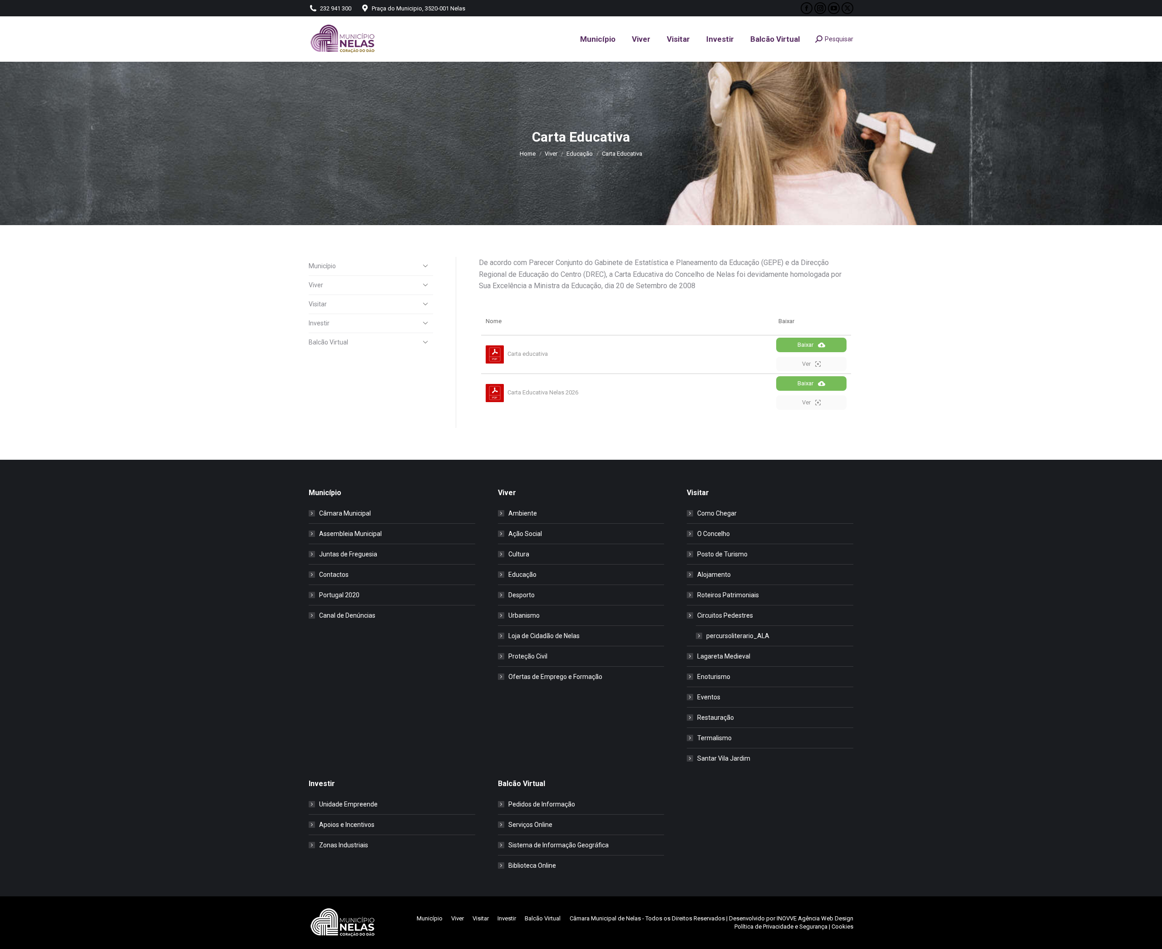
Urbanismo (524, 615)
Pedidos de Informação (541, 804)
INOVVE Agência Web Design (815, 918)
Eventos (708, 697)
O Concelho (713, 533)
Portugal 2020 (339, 595)
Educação (522, 574)
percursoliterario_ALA (737, 635)
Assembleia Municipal (350, 533)
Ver (806, 363)
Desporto (521, 595)
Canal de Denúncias (347, 615)
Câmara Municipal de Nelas (605, 918)
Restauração (715, 717)
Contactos (334, 574)
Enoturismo (713, 676)
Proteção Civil (527, 656)
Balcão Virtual (328, 342)
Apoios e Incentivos (346, 824)
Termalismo (714, 738)
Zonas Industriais (343, 845)
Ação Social (525, 533)
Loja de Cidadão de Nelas (544, 635)
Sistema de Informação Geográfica (558, 845)
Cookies (842, 926)
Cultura (518, 554)
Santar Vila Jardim (723, 758)
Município (322, 266)
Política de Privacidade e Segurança (780, 926)
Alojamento (714, 574)
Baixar (805, 344)
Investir (319, 323)
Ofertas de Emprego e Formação (555, 676)
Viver (316, 285)
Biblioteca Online (532, 865)
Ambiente (522, 513)
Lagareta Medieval (723, 656)
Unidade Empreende (348, 804)
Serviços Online (530, 824)
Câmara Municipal (345, 513)
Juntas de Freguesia (348, 554)
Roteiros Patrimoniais (728, 595)
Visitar (318, 304)
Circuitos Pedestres (725, 615)
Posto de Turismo (722, 554)
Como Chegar (717, 513)
